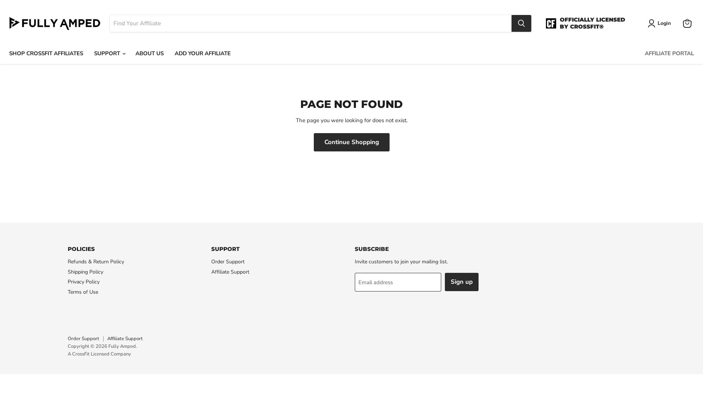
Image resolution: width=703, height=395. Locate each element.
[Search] (521, 23)
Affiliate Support (230, 271)
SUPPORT (108, 53)
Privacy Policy (84, 281)
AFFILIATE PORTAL (669, 53)
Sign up (462, 282)
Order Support (228, 261)
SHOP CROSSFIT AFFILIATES (46, 53)
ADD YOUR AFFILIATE (203, 53)
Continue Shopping (351, 142)
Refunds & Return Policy (96, 261)
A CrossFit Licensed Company (99, 354)
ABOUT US (149, 53)
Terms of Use (83, 292)
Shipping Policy (85, 271)
